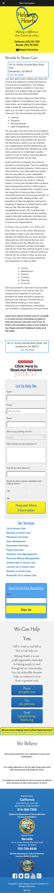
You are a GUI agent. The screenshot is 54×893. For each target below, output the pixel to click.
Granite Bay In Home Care (21, 562)
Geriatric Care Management (21, 554)
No (8, 498)
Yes (8, 491)
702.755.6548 (16, 74)
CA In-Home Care (16, 528)
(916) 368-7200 (33, 41)
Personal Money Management (23, 558)
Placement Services (17, 545)
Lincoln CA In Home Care (20, 566)
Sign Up (26, 609)
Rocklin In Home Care (18, 571)
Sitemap (27, 890)
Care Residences (15, 541)
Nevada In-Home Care (18, 532)
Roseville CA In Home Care (21, 575)
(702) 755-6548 (31, 45)
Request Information (28, 49)
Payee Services (15, 550)
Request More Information (26, 507)
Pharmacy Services (17, 537)
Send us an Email (7, 793)
